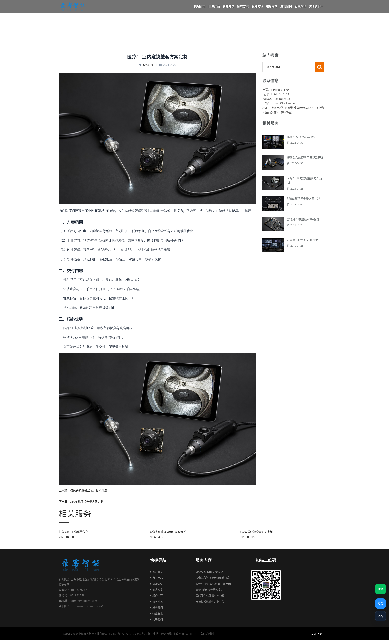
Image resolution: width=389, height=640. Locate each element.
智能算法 (228, 6)
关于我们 (315, 6)
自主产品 (214, 6)
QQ (380, 616)
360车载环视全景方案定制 (303, 198)
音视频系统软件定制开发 (302, 240)
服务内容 (257, 6)
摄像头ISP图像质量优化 (301, 137)
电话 (380, 603)
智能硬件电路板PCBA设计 (303, 219)
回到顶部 (316, 634)
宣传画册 (178, 633)
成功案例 (286, 6)
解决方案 (243, 6)
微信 (380, 588)
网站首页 (199, 6)
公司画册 (191, 633)
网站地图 (142, 633)
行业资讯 (300, 6)
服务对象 (271, 6)
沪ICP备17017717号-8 (123, 633)
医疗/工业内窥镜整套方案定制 (213, 584)
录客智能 (166, 633)
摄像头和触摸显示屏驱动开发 (305, 157)
